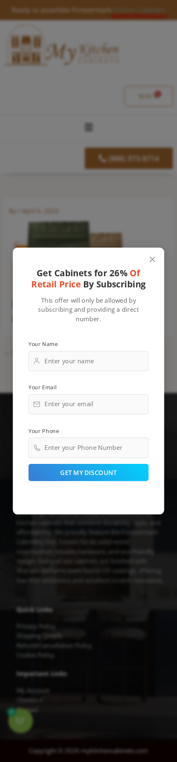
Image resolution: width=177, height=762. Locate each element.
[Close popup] (152, 260)
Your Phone (43, 431)
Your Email (42, 387)
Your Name (43, 344)
